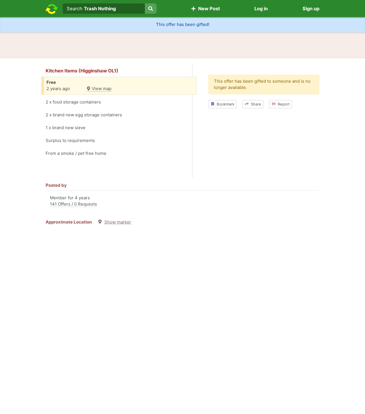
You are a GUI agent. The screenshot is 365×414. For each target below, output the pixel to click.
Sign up (311, 8)
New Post (208, 8)
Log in (261, 8)
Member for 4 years (73, 201)
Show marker (117, 222)
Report (282, 104)
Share (255, 104)
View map (101, 88)
